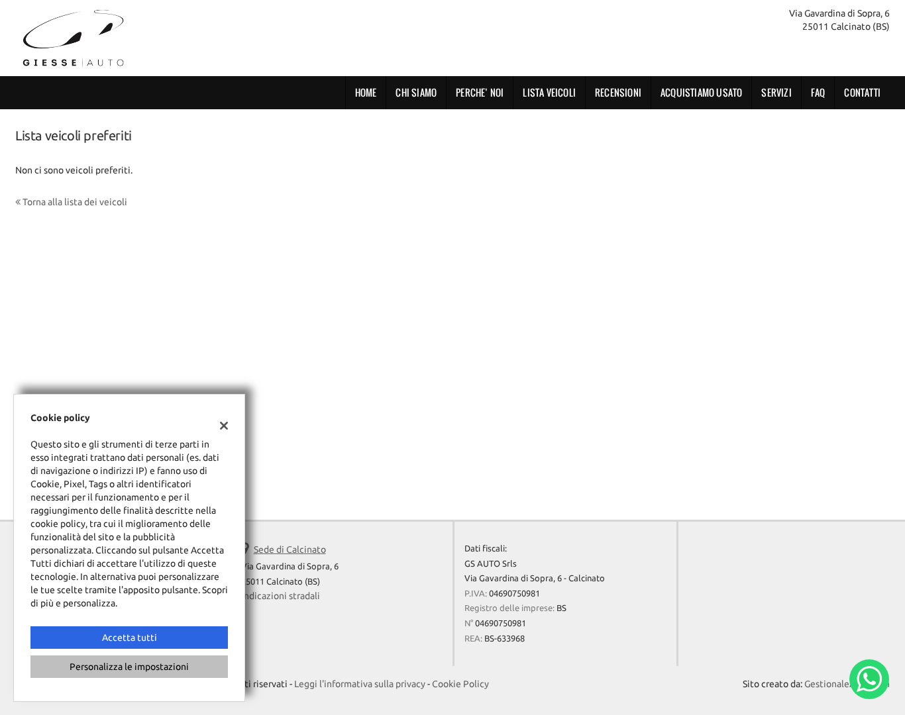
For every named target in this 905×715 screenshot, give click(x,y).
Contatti (862, 92)
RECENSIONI (618, 92)
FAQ (818, 92)
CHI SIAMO (416, 92)
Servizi (776, 92)
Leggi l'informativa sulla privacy (359, 684)
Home (366, 92)
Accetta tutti (129, 637)
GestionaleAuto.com (847, 684)
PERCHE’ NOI (480, 92)
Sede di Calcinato (290, 549)
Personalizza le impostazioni (129, 666)
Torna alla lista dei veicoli (74, 202)
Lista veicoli (549, 92)
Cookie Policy (460, 684)
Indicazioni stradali (280, 596)
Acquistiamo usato (701, 92)
